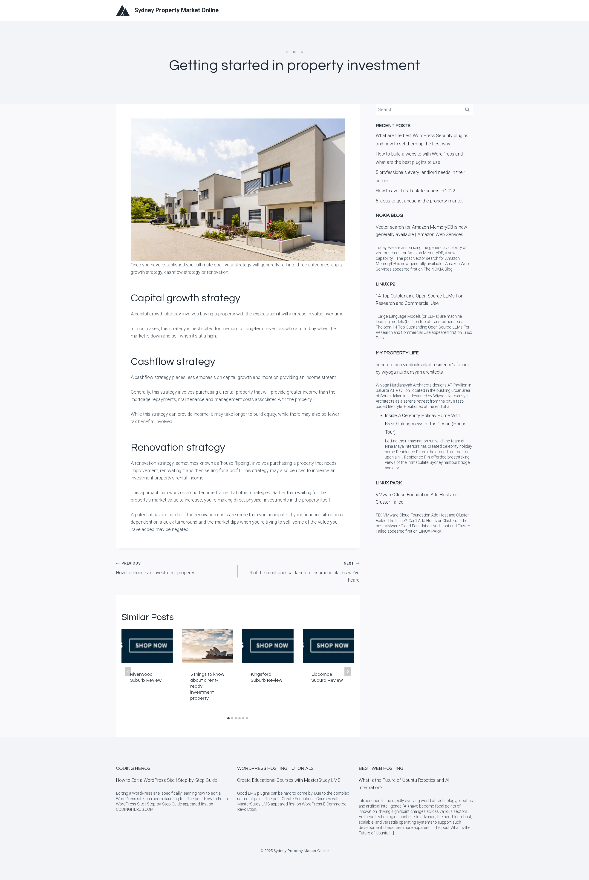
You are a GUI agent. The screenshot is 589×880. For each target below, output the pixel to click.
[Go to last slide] (128, 671)
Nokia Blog (389, 215)
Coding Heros (133, 768)
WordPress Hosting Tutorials (275, 768)
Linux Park (389, 483)
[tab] (228, 718)
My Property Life (397, 353)
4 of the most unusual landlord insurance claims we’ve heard (304, 572)
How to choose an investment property (155, 568)
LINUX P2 (385, 284)
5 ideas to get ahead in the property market (419, 201)
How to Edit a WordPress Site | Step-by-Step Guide (166, 780)
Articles (294, 52)
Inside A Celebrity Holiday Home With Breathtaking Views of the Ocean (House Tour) (425, 424)
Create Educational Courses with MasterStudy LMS (289, 780)
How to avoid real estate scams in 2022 (415, 190)
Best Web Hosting (381, 768)
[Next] (347, 671)
